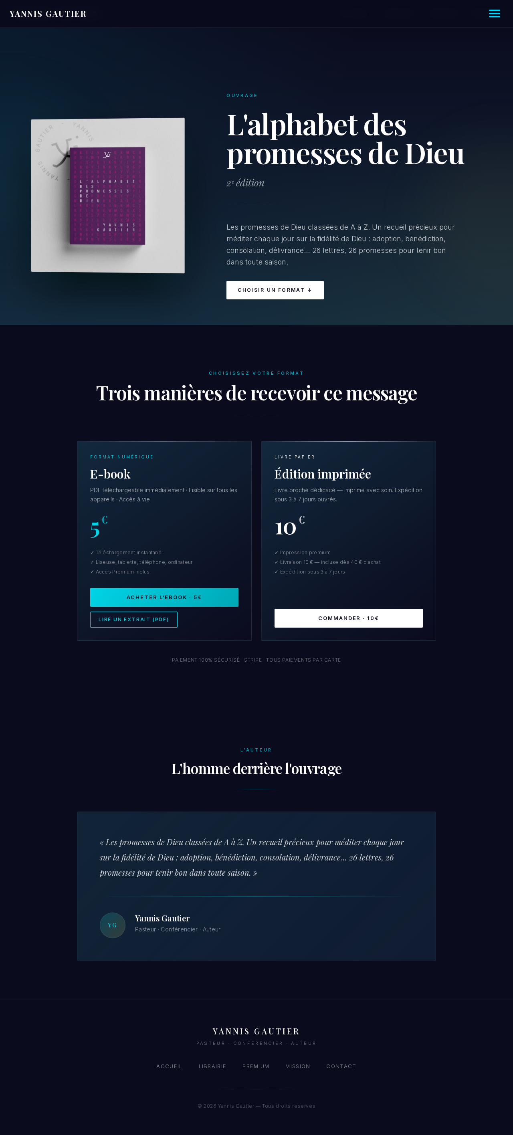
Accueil (169, 1066)
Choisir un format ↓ (275, 290)
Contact (341, 1066)
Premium (255, 1066)
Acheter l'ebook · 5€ (164, 597)
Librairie (213, 1066)
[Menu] (494, 13)
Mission (297, 1066)
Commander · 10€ (348, 618)
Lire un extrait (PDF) (134, 619)
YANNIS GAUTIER (48, 13)
